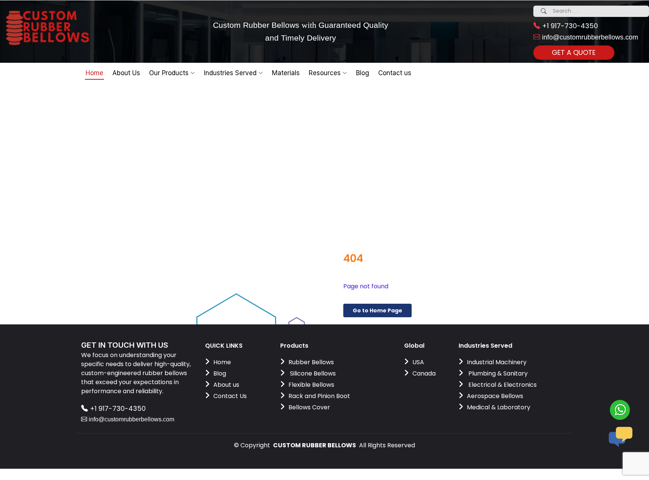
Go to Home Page (377, 310)
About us (226, 384)
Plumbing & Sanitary (497, 373)
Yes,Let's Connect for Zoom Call (363, 114)
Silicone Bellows (312, 373)
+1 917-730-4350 (569, 25)
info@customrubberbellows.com (589, 37)
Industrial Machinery (497, 362)
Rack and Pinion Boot (319, 396)
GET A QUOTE (574, 52)
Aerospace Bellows (495, 396)
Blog (219, 373)
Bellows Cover (309, 407)
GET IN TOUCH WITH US (124, 345)
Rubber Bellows (311, 362)
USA (418, 362)
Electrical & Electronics (502, 384)
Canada (424, 373)
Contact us (394, 73)
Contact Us (230, 396)
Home (94, 73)
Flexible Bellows (311, 384)
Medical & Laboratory (498, 407)
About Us (126, 73)
